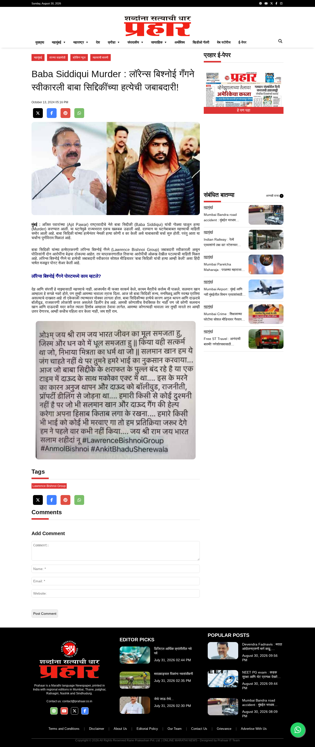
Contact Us (199, 729)
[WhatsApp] (79, 113)
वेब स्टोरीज (224, 42)
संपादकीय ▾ (135, 42)
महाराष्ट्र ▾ (80, 42)
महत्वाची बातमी (100, 57)
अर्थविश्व (179, 42)
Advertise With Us (254, 729)
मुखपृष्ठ (39, 42)
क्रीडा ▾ (114, 42)
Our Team (175, 729)
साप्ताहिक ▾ (159, 42)
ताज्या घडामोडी (57, 57)
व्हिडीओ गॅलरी (201, 42)
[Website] (260, 3)
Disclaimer (96, 729)
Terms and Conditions (63, 729)
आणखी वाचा (274, 195)
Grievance (224, 729)
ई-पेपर (242, 42)
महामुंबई (38, 57)
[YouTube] (266, 3)
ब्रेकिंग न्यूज (79, 57)
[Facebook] (276, 3)
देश (98, 42)
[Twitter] (271, 3)
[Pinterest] (65, 113)
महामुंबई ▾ (58, 42)
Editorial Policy (147, 729)
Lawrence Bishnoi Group (49, 486)
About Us (120, 729)
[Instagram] (281, 3)
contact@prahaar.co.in (77, 701)
